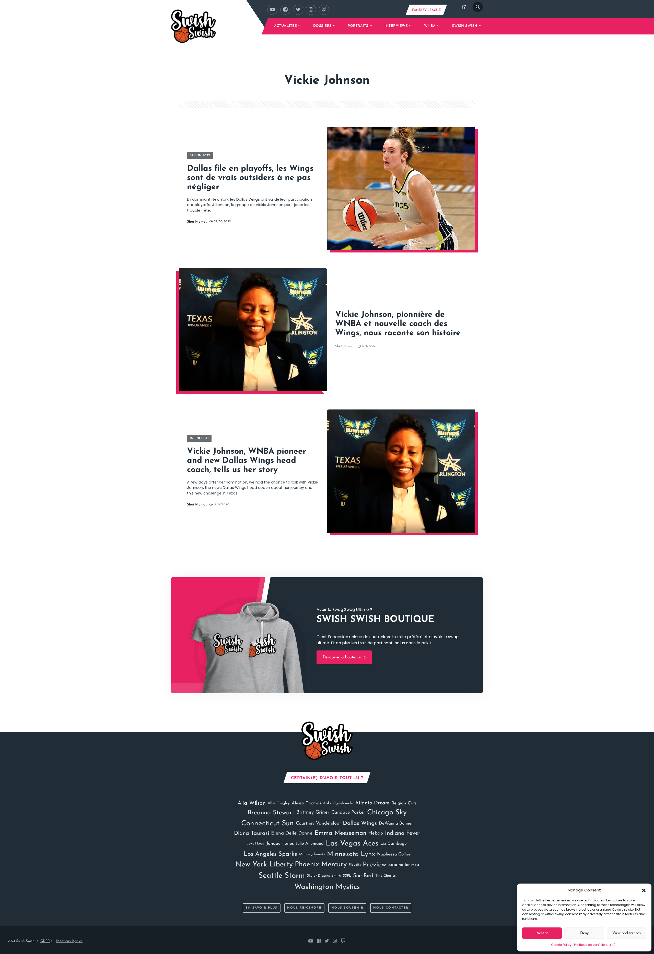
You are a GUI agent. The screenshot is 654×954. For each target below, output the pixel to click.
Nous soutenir (347, 908)
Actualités (285, 26)
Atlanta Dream (372, 803)
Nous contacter (390, 908)
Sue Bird (363, 875)
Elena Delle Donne (291, 833)
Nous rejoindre (304, 908)
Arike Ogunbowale (338, 803)
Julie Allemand (310, 844)
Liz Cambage (393, 843)
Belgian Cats (404, 803)
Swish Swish (464, 26)
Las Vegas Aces (352, 843)
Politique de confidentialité (594, 945)
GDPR (45, 941)
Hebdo (375, 833)
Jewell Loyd (255, 843)
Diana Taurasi (251, 833)
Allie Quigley (279, 803)
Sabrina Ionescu (403, 865)
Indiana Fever (402, 833)
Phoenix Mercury (321, 864)
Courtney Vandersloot (318, 823)
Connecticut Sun (267, 823)
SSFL (347, 875)
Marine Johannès (312, 854)
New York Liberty (264, 864)
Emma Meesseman (340, 833)
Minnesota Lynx (351, 854)
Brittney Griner (312, 812)
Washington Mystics (327, 887)
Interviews (396, 26)
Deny (584, 933)
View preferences (626, 933)
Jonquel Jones (280, 843)
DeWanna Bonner (396, 823)
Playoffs (355, 864)
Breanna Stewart (271, 813)
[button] (643, 890)
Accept (542, 933)
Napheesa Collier (394, 854)
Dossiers (322, 26)
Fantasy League (426, 10)
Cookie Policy (561, 945)
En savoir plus (261, 908)
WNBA (430, 26)
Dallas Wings (360, 823)
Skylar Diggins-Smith (324, 876)
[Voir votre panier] (464, 7)
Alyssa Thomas (306, 803)
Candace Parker (348, 812)
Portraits (358, 26)
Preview (374, 864)
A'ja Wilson (252, 803)
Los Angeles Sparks (270, 854)
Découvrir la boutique (342, 657)
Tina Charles (385, 876)
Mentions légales (69, 941)
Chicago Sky (387, 812)
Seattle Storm (282, 875)
